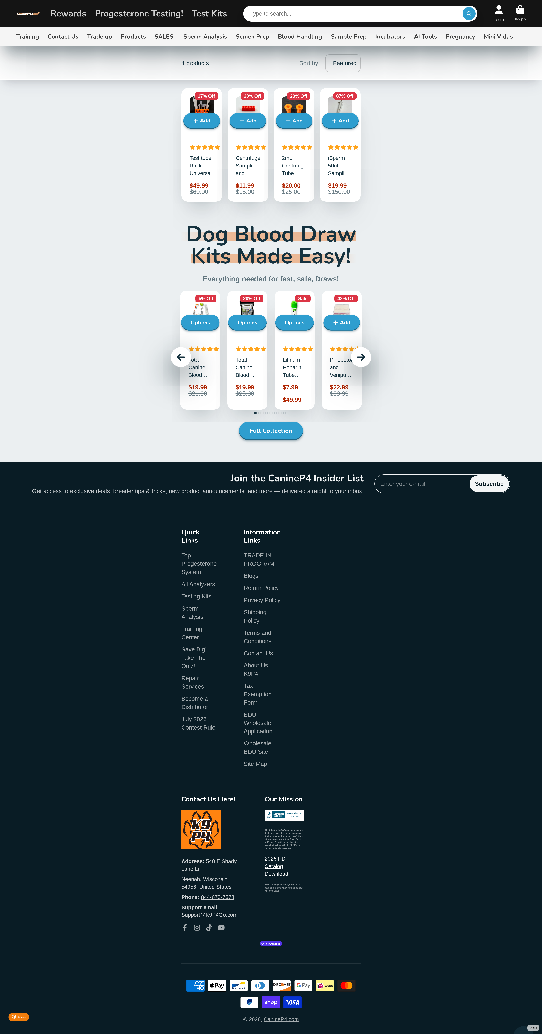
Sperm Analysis (205, 36)
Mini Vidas (498, 36)
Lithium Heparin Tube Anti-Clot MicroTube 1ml (295, 350)
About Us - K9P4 (258, 669)
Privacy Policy (262, 600)
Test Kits (209, 13)
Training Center (191, 633)
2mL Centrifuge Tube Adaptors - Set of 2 (294, 145)
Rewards (68, 13)
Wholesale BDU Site (257, 747)
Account (498, 13)
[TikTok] (209, 927)
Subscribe (489, 483)
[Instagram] (197, 927)
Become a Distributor (194, 702)
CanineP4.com (281, 1019)
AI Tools (425, 36)
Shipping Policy (255, 616)
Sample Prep (349, 36)
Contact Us (63, 36)
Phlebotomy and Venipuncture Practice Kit (342, 350)
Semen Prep (252, 36)
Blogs (251, 575)
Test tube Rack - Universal (201, 145)
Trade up (99, 36)
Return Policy (261, 588)
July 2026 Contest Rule (198, 723)
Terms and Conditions (257, 636)
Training (27, 36)
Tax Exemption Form (258, 694)
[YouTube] (221, 927)
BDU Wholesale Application (258, 723)
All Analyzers (198, 584)
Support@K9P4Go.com (209, 915)
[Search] (469, 13)
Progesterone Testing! (139, 13)
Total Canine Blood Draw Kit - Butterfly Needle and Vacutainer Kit (200, 350)
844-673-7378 (217, 897)
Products (133, 36)
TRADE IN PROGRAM (259, 559)
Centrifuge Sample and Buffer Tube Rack (248, 145)
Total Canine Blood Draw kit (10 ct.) (247, 350)
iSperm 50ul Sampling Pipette (340, 145)
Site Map (255, 764)
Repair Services (192, 682)
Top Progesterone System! (199, 563)
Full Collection (271, 431)
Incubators (390, 36)
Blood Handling (300, 36)
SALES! (164, 36)
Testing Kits (196, 596)
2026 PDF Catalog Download (277, 866)
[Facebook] (184, 927)
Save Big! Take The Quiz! (194, 657)
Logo (28, 13)
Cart (520, 13)
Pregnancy (460, 36)
